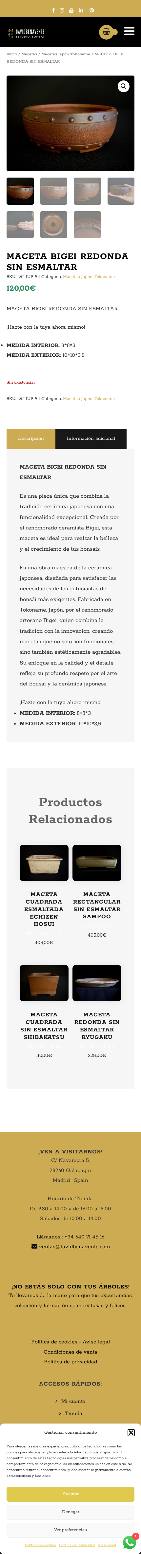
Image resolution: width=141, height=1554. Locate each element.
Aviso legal (107, 1545)
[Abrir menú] (126, 32)
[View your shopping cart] (106, 32)
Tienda (73, 1413)
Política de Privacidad (77, 1545)
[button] (131, 1432)
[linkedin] (81, 10)
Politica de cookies (54, 1341)
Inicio (12, 54)
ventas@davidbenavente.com (74, 1246)
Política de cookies (40, 1545)
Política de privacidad (70, 1361)
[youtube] (71, 10)
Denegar (70, 1512)
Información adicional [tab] (91, 438)
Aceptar (71, 1494)
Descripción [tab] (31, 438)
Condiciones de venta (70, 1352)
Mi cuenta (73, 1401)
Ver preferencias (70, 1530)
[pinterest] (92, 10)
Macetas (29, 54)
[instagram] (62, 10)
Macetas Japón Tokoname (65, 54)
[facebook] (53, 10)
